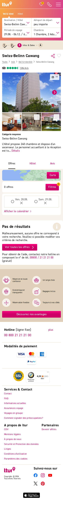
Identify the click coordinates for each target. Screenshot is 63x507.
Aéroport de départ (43, 20)
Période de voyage (13, 30)
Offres (11, 163)
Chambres (39, 30)
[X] (35, 484)
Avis (52, 163)
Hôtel (20, 14)
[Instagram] (43, 476)
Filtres (52, 187)
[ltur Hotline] (49, 4)
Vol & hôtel (8, 14)
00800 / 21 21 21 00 (41, 257)
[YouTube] (50, 476)
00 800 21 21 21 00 (17, 335)
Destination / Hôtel (13, 20)
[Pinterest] (43, 484)
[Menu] (48, 373)
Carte (53, 175)
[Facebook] (35, 476)
